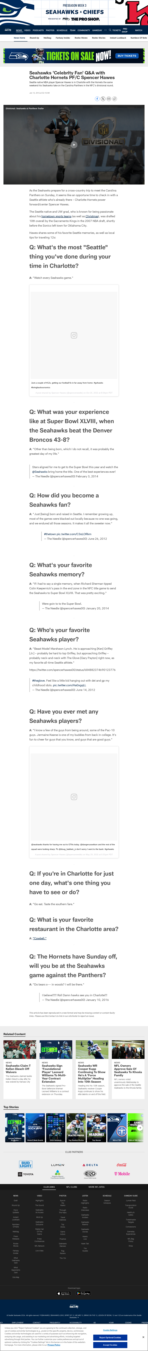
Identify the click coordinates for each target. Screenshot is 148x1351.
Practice (63, 1239)
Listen (85, 1196)
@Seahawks (39, 471)
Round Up (16, 1205)
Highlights (40, 1200)
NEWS (15, 1196)
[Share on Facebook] (97, 100)
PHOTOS (62, 1196)
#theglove (38, 680)
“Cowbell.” (40, 938)
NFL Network (39, 1246)
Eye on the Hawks (62, 1202)
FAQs (131, 1246)
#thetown (50, 534)
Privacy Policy (54, 1345)
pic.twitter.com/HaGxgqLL (69, 685)
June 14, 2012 (85, 689)
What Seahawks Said (16, 1260)
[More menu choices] (105, 30)
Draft (16, 1200)
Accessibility (76, 1323)
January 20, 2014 (97, 608)
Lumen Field (131, 1200)
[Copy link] (114, 98)
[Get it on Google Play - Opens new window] (83, 1294)
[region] (74, 1337)
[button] (74, 144)
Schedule (107, 1196)
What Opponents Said (15, 1269)
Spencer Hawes (58, 393)
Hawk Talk (85, 1244)
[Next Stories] (140, 1128)
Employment (18, 1323)
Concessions (131, 1227)
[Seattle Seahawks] (74, 1307)
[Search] (110, 30)
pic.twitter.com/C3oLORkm (74, 534)
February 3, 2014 (87, 476)
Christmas (92, 216)
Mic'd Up (39, 1217)
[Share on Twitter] (103, 100)
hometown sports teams (56, 216)
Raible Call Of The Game (39, 1231)
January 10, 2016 (97, 999)
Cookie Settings (110, 1330)
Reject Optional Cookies (110, 1337)
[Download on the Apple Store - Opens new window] (63, 1293)
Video (39, 1196)
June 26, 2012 (97, 538)
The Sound (39, 1205)
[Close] (143, 1337)
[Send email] (109, 100)
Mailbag (16, 1231)
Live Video (40, 1251)
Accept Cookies (110, 1345)
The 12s (63, 1258)
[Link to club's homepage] (8, 29)
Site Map (15, 1277)
